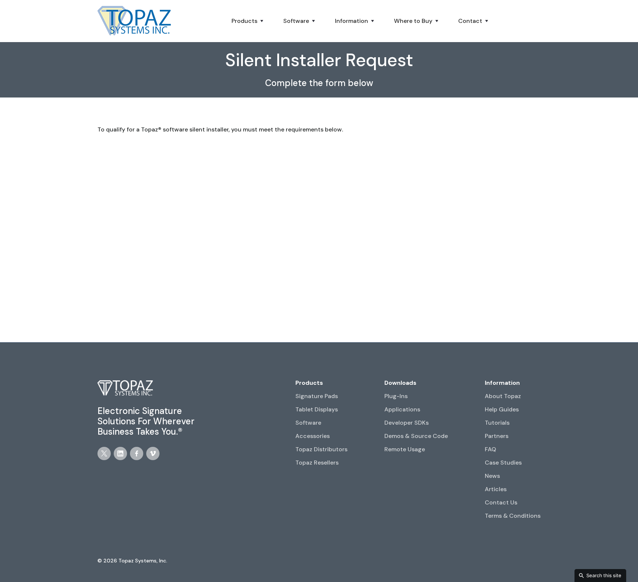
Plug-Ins (396, 396)
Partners (496, 436)
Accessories (312, 436)
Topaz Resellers (317, 462)
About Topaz (503, 396)
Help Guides (502, 409)
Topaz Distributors (321, 449)
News (492, 476)
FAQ (490, 449)
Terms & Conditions (513, 516)
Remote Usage (404, 449)
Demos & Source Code (416, 436)
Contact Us (501, 502)
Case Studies (503, 462)
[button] (248, 21)
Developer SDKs (406, 423)
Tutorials (497, 423)
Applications (402, 409)
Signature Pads (316, 396)
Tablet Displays (316, 409)
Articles (496, 489)
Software (308, 423)
